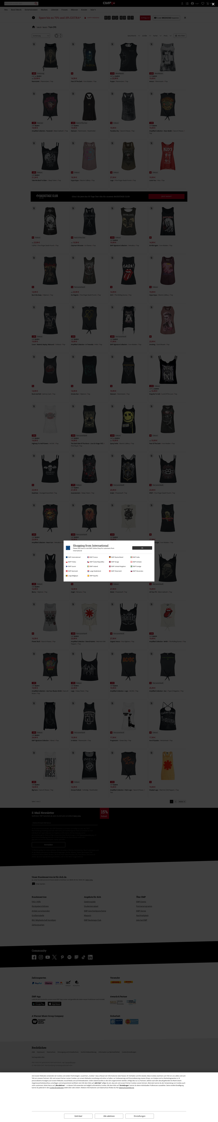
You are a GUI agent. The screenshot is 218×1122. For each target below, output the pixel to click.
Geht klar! (78, 1116)
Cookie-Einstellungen (57, 1088)
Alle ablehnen (109, 1116)
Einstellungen (139, 1116)
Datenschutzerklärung (126, 1088)
